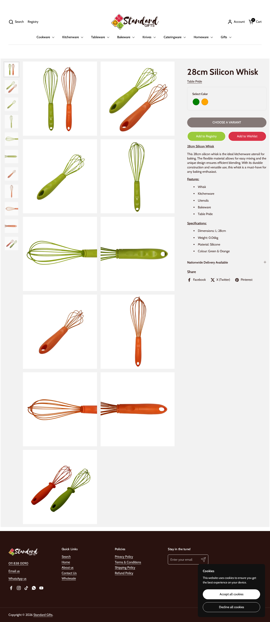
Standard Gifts (43, 615)
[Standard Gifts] (135, 22)
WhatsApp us (17, 578)
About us (68, 567)
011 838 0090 (18, 563)
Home (66, 562)
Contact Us (69, 573)
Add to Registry (206, 136)
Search (66, 556)
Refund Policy (124, 573)
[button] (16, 21)
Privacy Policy (124, 556)
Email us (14, 571)
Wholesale (69, 578)
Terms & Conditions (128, 562)
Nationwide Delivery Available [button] (207, 262)
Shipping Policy (125, 567)
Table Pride (194, 81)
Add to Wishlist (247, 136)
